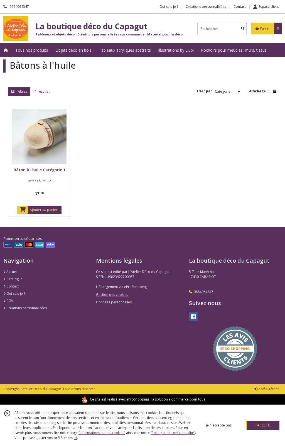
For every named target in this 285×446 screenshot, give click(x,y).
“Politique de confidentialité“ (173, 432)
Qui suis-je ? (15, 293)
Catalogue (14, 279)
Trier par (204, 91)
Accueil (12, 271)
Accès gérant (268, 389)
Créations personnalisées (26, 308)
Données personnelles (114, 302)
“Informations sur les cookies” (101, 432)
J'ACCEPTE (263, 425)
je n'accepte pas (219, 425)
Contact (240, 6)
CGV (9, 300)
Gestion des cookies (112, 294)
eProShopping (137, 399)
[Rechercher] (242, 28)
